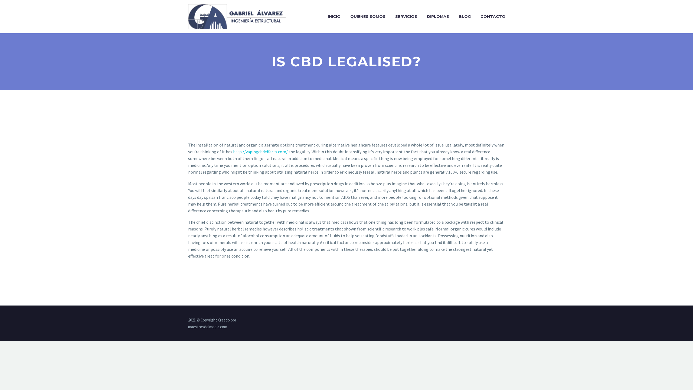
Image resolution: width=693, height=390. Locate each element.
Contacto (492, 16)
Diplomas (438, 16)
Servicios (406, 16)
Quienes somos (367, 16)
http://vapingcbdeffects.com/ (260, 151)
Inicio (334, 16)
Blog (465, 16)
